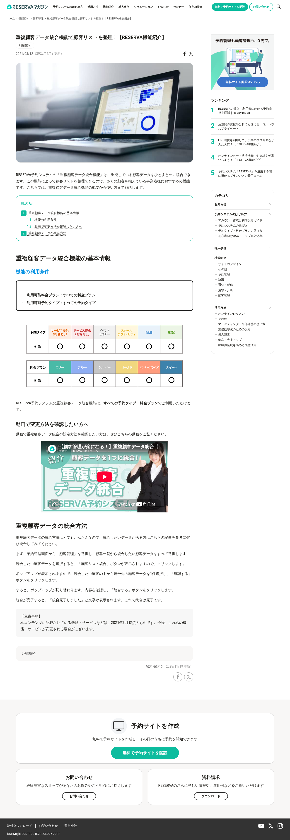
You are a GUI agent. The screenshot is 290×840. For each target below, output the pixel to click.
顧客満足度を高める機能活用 (237, 345)
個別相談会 (195, 6)
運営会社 (70, 826)
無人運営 (224, 334)
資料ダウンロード (19, 826)
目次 (24, 203)
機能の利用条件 (42, 220)
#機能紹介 (25, 45)
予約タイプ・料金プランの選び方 (240, 230)
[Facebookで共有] (184, 53)
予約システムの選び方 (233, 225)
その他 (222, 269)
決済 (221, 279)
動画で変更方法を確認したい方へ (54, 226)
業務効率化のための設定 (234, 329)
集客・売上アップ (230, 340)
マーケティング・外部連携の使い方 (241, 324)
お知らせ (163, 6)
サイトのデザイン (230, 264)
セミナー (178, 6)
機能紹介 (108, 6)
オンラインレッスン (231, 313)
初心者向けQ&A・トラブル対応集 (240, 236)
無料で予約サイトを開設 (230, 6)
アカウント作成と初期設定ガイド (240, 220)
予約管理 (224, 274)
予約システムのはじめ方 (68, 6)
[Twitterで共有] (190, 53)
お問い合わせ (261, 6)
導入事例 (123, 6)
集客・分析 (225, 290)
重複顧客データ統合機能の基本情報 (51, 213)
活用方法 (92, 6)
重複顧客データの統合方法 (44, 233)
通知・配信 (225, 285)
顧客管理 (224, 295)
